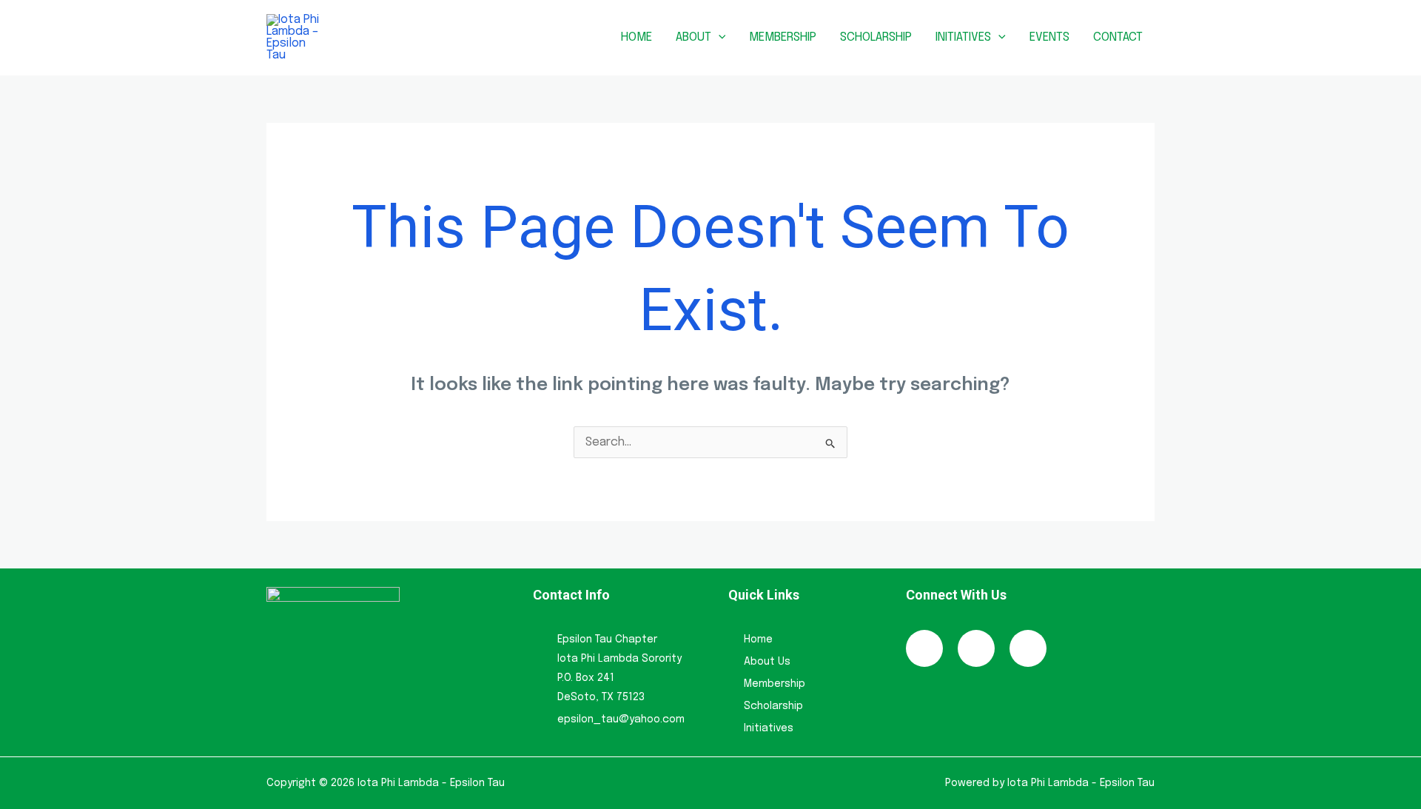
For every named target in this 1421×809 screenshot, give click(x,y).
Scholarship (876, 37)
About (693, 37)
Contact (1118, 37)
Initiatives (963, 37)
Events (1049, 37)
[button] (718, 37)
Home (636, 37)
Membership (782, 37)
